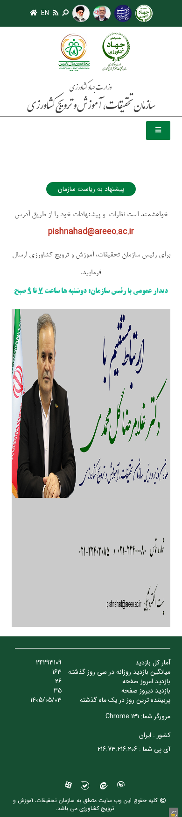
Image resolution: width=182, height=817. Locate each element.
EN (45, 13)
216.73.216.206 (117, 749)
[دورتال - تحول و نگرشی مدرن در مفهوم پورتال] (173, 812)
